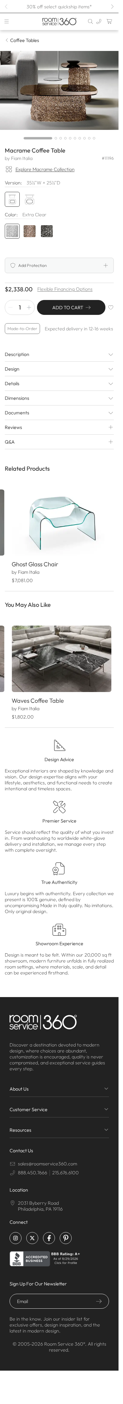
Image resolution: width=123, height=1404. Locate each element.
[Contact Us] (99, 21)
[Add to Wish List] (111, 307)
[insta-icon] (15, 1233)
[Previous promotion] (6, 6)
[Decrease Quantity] (10, 307)
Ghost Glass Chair (34, 561)
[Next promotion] (112, 6)
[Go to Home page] (59, 21)
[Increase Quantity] (29, 307)
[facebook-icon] (49, 1233)
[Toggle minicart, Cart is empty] (109, 21)
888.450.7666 (32, 1167)
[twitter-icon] (32, 1233)
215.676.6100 (65, 1167)
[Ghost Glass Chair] (59, 521)
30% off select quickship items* (59, 7)
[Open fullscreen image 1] (59, 90)
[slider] (59, 138)
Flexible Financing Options (65, 289)
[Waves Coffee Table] (59, 655)
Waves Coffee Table (37, 695)
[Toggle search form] (90, 21)
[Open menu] (6, 21)
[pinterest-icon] (66, 1233)
